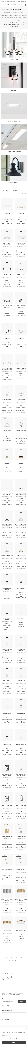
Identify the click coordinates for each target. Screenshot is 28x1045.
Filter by (5, 190)
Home (3, 9)
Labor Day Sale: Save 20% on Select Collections (14, 1)
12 (15, 960)
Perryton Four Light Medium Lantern (21, 775)
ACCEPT (14, 1042)
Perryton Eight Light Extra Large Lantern (21, 806)
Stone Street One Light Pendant (7, 556)
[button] (25, 5)
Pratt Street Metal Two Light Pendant (21, 493)
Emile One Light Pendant (21, 650)
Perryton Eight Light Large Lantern (7, 806)
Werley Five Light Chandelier (21, 337)
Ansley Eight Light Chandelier (7, 306)
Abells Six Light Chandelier (21, 275)
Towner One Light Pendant (7, 618)
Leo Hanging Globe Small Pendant (7, 712)
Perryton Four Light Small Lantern (7, 775)
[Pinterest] (8, 1005)
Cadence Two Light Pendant (21, 462)
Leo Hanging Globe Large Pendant (7, 743)
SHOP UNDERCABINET (14, 152)
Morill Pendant (21, 618)
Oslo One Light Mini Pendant (7, 650)
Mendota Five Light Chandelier (21, 369)
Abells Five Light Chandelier (7, 275)
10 (9, 960)
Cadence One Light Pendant (7, 462)
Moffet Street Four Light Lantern (21, 837)
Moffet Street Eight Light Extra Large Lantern (21, 869)
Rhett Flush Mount (21, 930)
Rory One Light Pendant (21, 681)
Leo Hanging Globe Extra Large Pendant (21, 743)
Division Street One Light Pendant (21, 587)
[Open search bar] (22, 5)
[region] (14, 1035)
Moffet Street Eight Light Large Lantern (7, 868)
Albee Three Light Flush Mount (7, 931)
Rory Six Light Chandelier (21, 212)
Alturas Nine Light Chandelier (21, 431)
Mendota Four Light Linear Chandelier (7, 369)
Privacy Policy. (5, 1035)
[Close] (26, 1028)
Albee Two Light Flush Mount (21, 900)
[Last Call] (7, 428)
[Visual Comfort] (12, 5)
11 (12, 960)
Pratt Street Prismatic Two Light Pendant (21, 525)
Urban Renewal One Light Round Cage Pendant (7, 588)
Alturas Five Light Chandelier (21, 400)
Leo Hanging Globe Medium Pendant (21, 712)
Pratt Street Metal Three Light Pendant (7, 525)
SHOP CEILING (14, 59)
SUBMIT (21, 1001)
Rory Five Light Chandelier (7, 212)
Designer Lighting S (13, 979)
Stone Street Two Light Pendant (21, 556)
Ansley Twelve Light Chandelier (21, 306)
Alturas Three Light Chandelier (7, 400)
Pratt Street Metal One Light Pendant (7, 493)
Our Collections (9, 9)
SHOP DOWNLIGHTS (14, 121)
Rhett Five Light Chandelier (7, 244)
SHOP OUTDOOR (14, 183)
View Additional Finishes (7, 225)
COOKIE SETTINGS (14, 1038)
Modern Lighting (6, 977)
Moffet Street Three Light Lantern (7, 837)
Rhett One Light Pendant (7, 681)
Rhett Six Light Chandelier (21, 244)
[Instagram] (3, 1005)
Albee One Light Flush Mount (7, 900)
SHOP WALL (14, 90)
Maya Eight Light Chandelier (7, 337)
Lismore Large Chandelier (7, 431)
